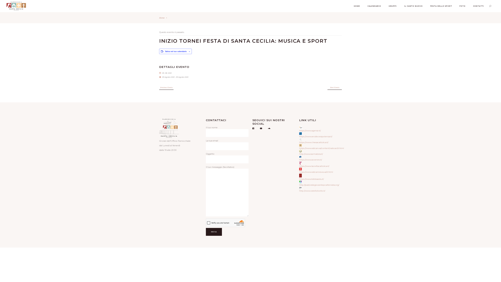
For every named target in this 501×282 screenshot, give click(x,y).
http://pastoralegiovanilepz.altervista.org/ (319, 185)
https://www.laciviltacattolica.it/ (314, 166)
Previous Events (166, 87)
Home (162, 17)
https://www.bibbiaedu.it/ (311, 179)
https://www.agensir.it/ (310, 130)
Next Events (334, 87)
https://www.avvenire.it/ (310, 159)
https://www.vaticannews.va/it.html (316, 172)
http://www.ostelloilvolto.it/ (312, 191)
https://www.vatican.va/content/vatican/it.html (321, 148)
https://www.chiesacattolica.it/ (313, 142)
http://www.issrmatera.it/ (311, 154)
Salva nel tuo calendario (176, 51)
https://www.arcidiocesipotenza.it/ (315, 136)
